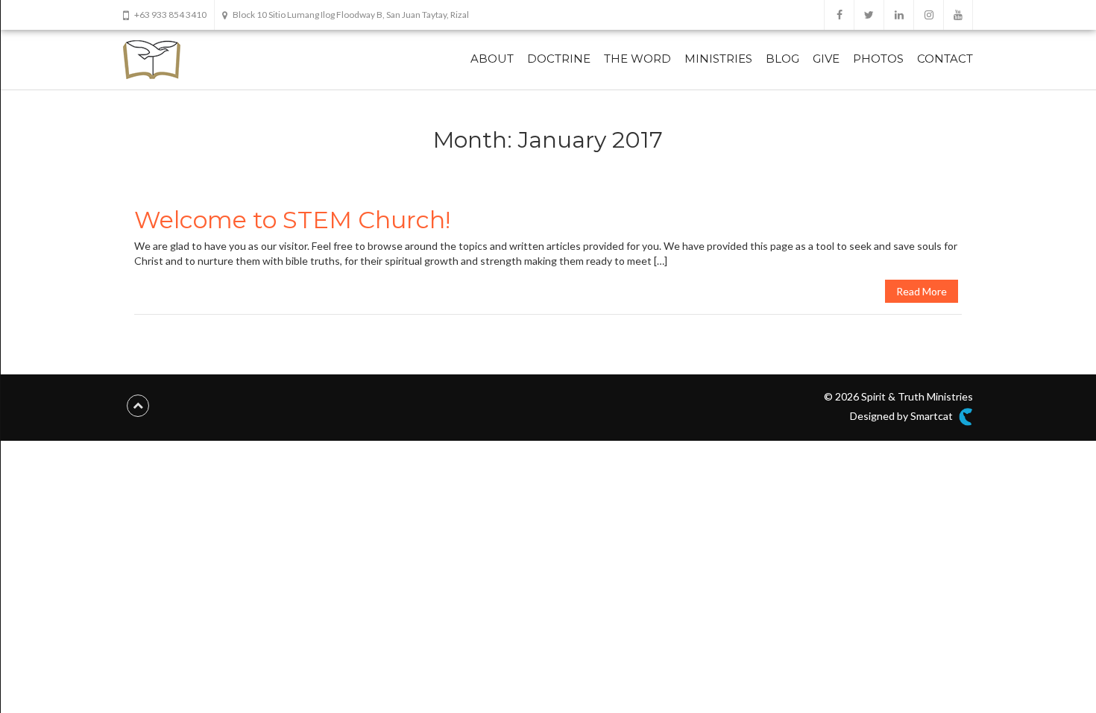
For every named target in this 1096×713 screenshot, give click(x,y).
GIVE (826, 58)
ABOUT (492, 58)
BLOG (782, 58)
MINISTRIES (718, 58)
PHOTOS (878, 58)
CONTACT (945, 58)
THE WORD (637, 58)
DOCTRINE (558, 58)
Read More (921, 291)
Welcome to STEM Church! (292, 219)
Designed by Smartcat (902, 415)
